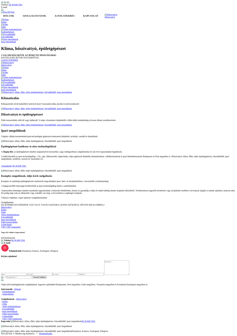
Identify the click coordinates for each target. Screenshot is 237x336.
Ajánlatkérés (65, 16)
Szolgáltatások (34, 16)
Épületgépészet (7, 32)
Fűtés (3, 27)
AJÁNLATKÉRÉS (9, 60)
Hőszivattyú (110, 17)
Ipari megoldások (8, 42)
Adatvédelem (8, 294)
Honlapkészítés (45, 333)
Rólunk (8, 16)
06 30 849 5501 (15, 5)
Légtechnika (6, 224)
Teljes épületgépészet (10, 215)
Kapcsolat (90, 16)
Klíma (3, 22)
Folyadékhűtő (7, 37)
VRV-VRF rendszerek (11, 227)
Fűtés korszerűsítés (9, 222)
